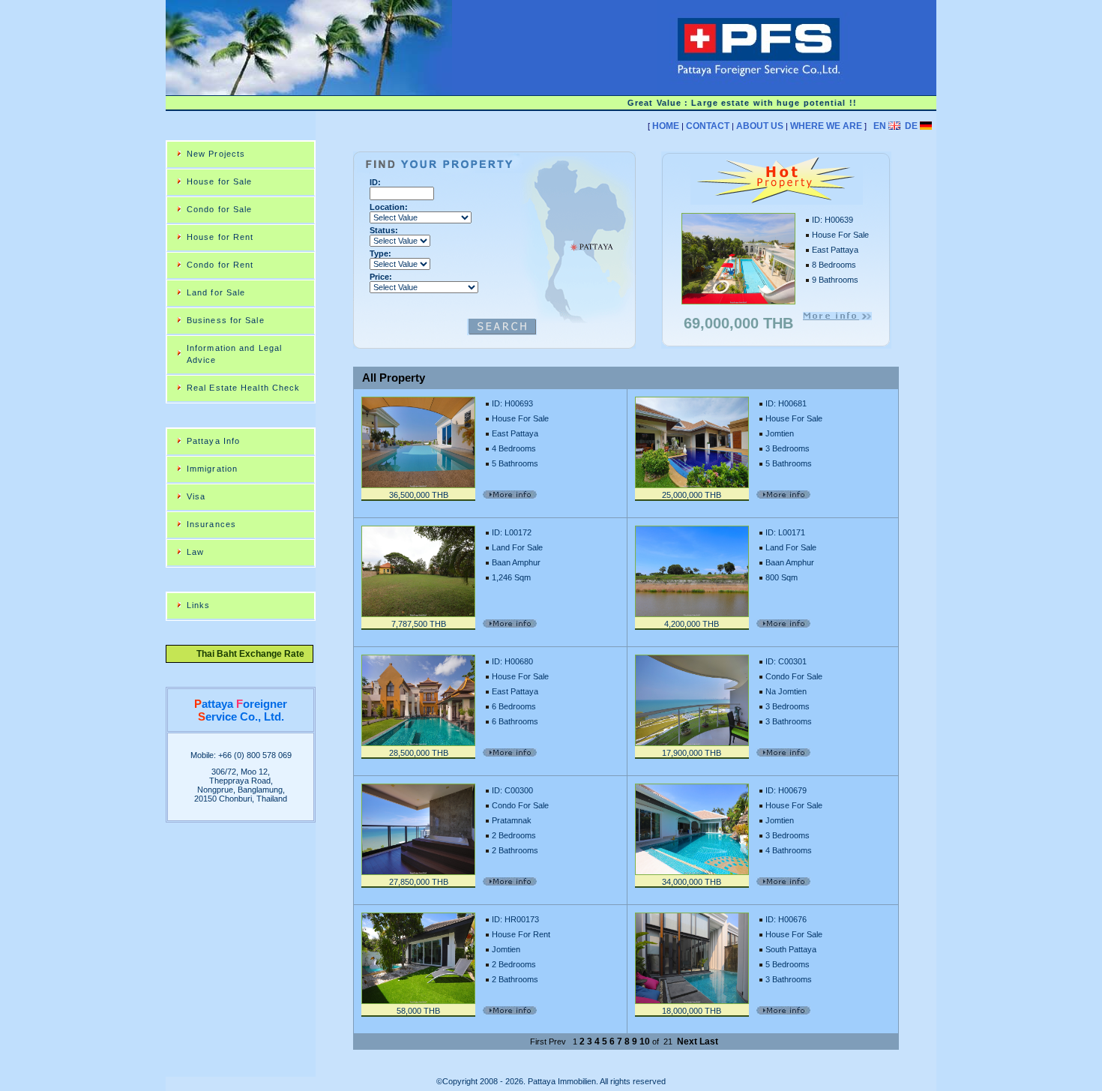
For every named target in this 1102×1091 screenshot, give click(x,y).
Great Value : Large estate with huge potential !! (727, 102)
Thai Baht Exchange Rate (245, 654)
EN (879, 126)
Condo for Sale (219, 209)
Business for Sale (226, 320)
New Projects (216, 153)
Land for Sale (216, 292)
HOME (665, 126)
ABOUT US (759, 126)
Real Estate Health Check (243, 387)
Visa (196, 496)
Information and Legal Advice (234, 353)
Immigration (212, 468)
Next (687, 1041)
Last (708, 1041)
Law (195, 551)
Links (199, 605)
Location (387, 206)
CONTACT (707, 126)
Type (379, 253)
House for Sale (219, 181)
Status (382, 230)
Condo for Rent (220, 264)
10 (644, 1041)
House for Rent (220, 236)
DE (911, 126)
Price (379, 276)
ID (374, 182)
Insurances (211, 524)
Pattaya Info (213, 440)
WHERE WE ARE (826, 126)
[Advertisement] (626, 145)
